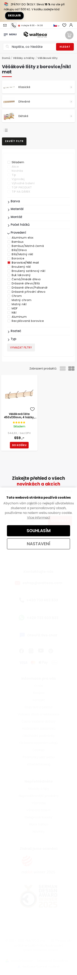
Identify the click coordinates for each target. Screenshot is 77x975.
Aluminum (19, 317)
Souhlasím (39, 531)
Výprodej (18, 179)
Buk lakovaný (21, 275)
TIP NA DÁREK (21, 192)
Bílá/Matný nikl (22, 254)
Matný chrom (22, 300)
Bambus (17, 242)
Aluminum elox (23, 238)
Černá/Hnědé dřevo (26, 279)
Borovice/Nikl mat (25, 263)
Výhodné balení (23, 183)
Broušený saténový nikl (28, 271)
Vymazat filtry (21, 347)
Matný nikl (19, 304)
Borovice (18, 258)
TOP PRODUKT (22, 187)
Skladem (18, 162)
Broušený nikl (21, 267)
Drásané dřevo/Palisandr (30, 288)
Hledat (65, 46)
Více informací (38, 517)
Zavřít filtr (14, 141)
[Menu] (6, 33)
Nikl (14, 313)
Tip (14, 175)
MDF (15, 308)
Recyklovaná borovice (28, 321)
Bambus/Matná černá (28, 246)
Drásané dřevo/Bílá (26, 283)
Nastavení (38, 544)
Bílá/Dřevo (19, 250)
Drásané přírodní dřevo (28, 292)
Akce (15, 167)
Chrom (17, 296)
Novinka (17, 171)
